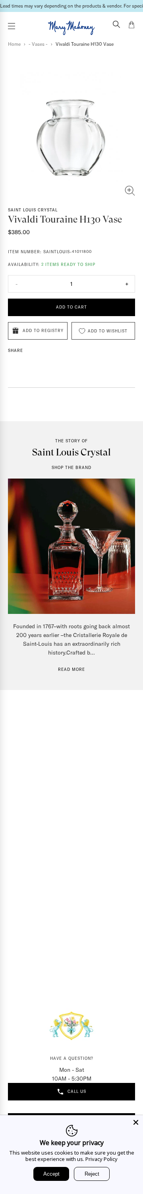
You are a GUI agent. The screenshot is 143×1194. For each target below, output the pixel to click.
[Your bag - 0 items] (131, 26)
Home (14, 44)
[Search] (116, 25)
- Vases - (38, 44)
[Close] (136, 1122)
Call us (77, 1091)
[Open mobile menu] (11, 26)
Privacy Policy (101, 1159)
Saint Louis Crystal (33, 210)
